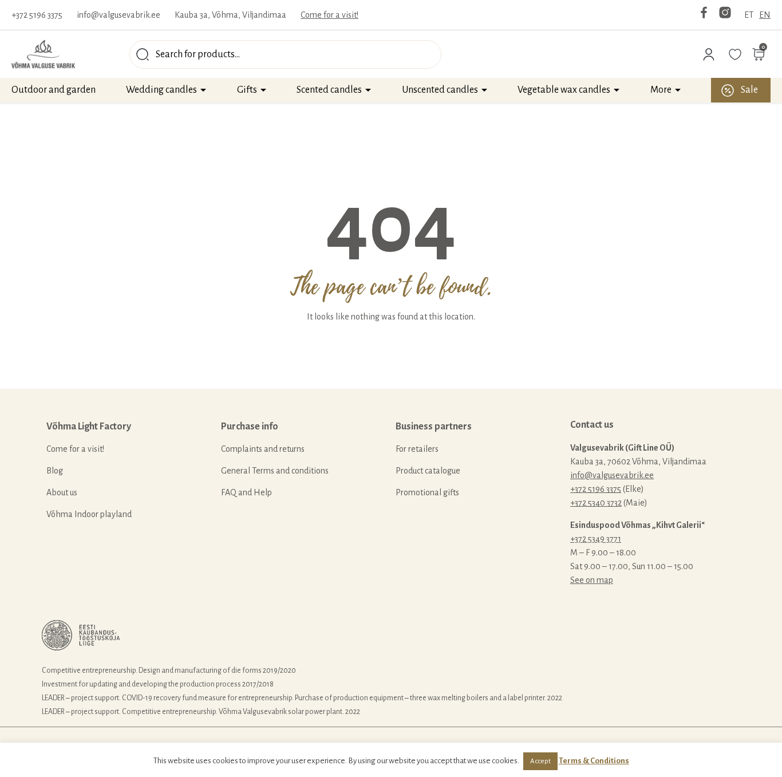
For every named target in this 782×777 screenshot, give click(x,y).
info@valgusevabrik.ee (118, 14)
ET (748, 14)
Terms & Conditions (594, 760)
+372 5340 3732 (596, 502)
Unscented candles (440, 90)
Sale (749, 90)
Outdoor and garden (53, 90)
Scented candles (329, 90)
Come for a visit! (329, 14)
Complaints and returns (263, 448)
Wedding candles (161, 90)
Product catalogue (428, 470)
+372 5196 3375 (36, 14)
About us (61, 492)
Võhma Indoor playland (89, 514)
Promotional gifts (427, 492)
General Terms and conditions (275, 470)
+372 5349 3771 (595, 538)
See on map (591, 580)
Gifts (247, 90)
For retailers (417, 448)
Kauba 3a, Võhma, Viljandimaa (230, 14)
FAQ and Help (246, 492)
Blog (54, 470)
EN (765, 14)
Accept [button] (540, 761)
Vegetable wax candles (564, 90)
